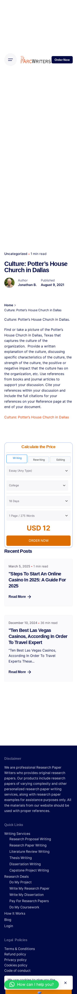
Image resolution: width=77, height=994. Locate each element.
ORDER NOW (39, 541)
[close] (65, 983)
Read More (17, 596)
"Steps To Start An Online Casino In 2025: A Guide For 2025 (37, 580)
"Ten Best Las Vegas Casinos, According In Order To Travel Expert (38, 636)
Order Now (62, 59)
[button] (31, 984)
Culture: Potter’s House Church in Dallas (36, 417)
